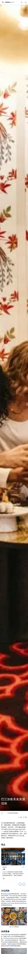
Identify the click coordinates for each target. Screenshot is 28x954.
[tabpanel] (14, 405)
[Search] (22, 2)
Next (23, 884)
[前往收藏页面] (25, 2)
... (5, 813)
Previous (20, 884)
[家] (9, 2)
